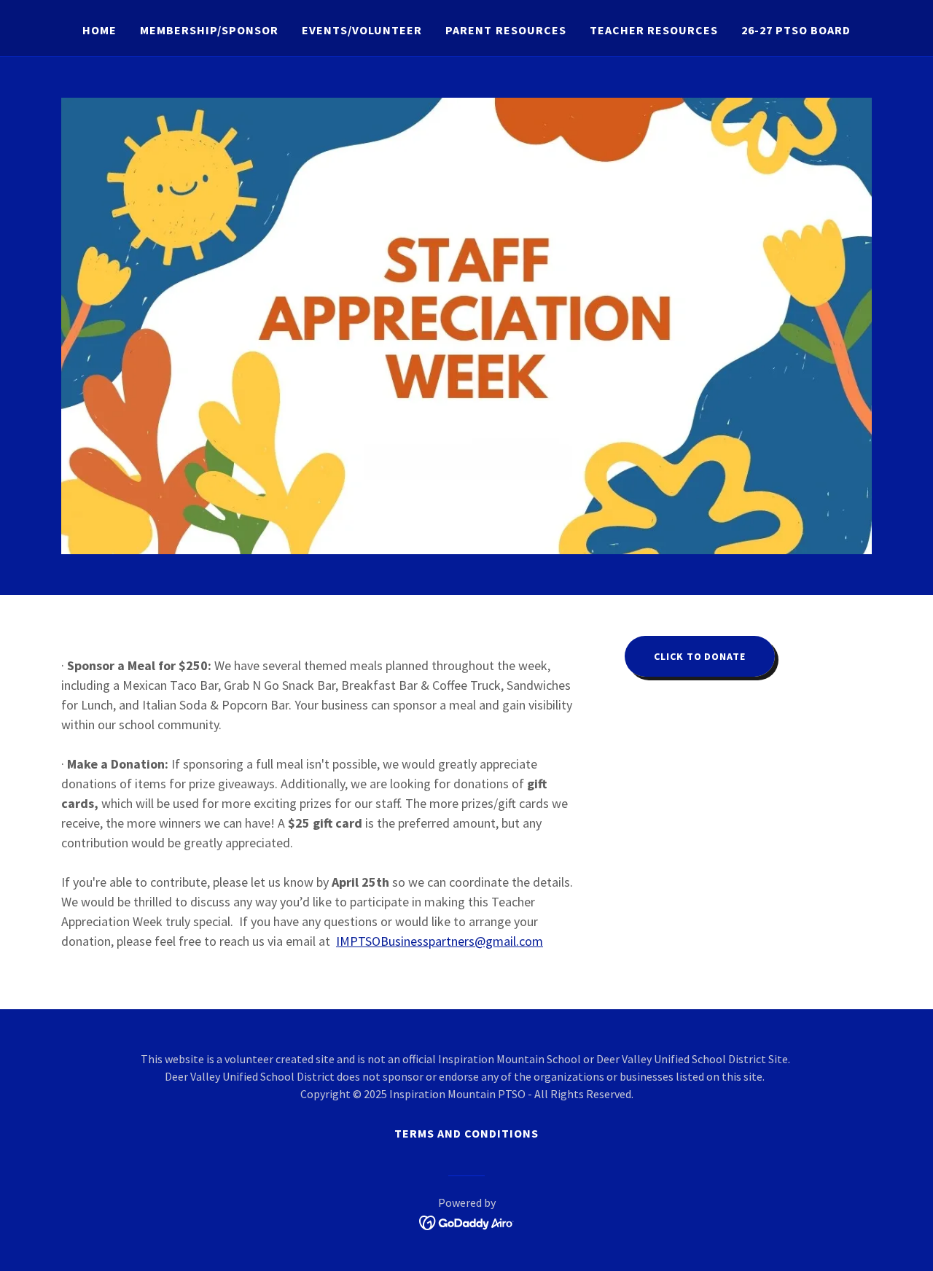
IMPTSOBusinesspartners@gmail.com (439, 941)
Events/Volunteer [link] (362, 30)
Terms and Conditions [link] (466, 1133)
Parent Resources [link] (505, 30)
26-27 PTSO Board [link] (796, 30)
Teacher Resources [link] (654, 30)
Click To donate (699, 656)
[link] (467, 1221)
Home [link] (99, 30)
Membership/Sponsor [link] (209, 30)
